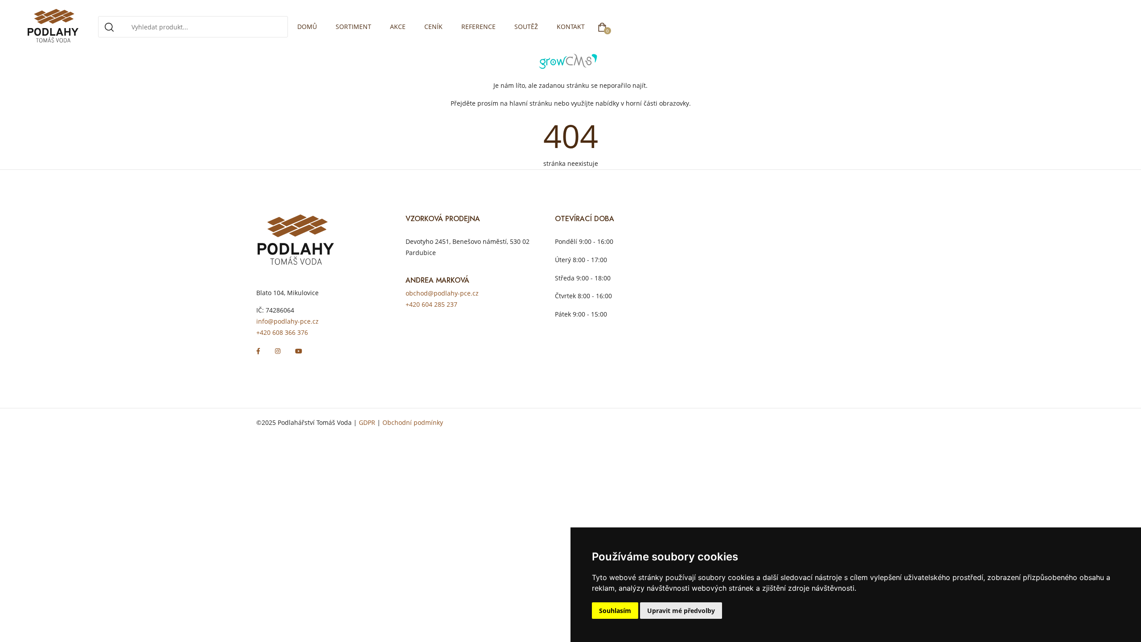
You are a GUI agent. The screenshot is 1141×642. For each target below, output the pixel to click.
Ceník (433, 26)
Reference (478, 26)
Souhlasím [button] (615, 610)
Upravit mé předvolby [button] (681, 610)
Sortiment (353, 26)
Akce (398, 26)
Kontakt (571, 26)
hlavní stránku (530, 103)
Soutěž (526, 26)
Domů (307, 26)
